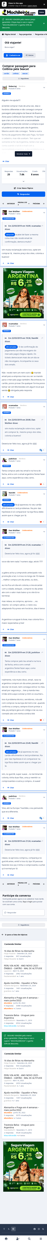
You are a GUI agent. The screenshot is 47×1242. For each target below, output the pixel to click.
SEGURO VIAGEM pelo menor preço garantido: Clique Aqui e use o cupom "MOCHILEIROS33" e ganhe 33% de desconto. (18, 23)
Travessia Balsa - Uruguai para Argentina (19, 1016)
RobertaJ (13, 86)
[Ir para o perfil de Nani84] (4, 494)
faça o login (27, 901)
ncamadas (36, 226)
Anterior (11, 204)
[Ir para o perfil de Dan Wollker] (4, 212)
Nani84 (34, 338)
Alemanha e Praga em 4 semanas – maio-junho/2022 (21, 999)
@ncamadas (11, 347)
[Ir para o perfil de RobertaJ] (4, 87)
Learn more (5, 4)
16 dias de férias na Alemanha (19, 950)
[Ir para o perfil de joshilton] (4, 460)
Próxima (36, 204)
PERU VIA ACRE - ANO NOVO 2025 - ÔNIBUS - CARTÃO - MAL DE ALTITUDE (23, 967)
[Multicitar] (3, 263)
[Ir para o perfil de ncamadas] (4, 325)
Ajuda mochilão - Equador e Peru (20, 983)
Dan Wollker (14, 211)
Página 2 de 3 (22, 203)
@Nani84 (10, 234)
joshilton (13, 459)
